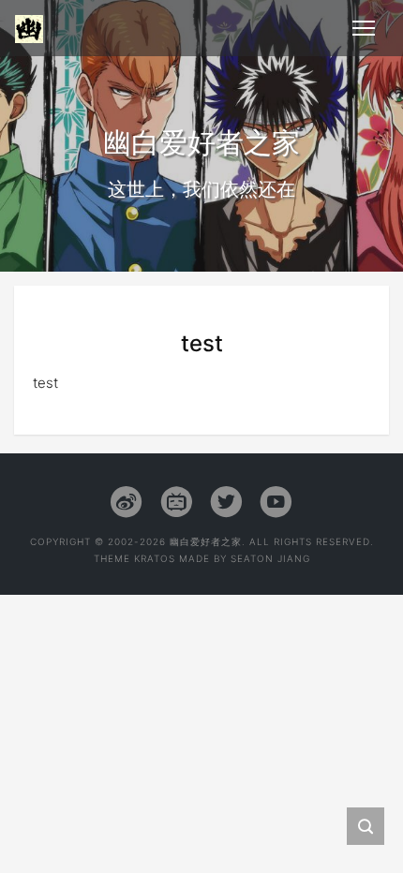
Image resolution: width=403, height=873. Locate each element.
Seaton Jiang (270, 558)
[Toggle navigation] (363, 28)
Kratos (154, 558)
